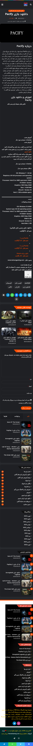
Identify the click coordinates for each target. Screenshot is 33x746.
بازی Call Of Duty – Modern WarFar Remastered (11, 448)
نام (30, 379)
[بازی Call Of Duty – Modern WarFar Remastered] (26, 449)
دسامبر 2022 (26, 521)
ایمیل (30, 386)
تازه (28, 416)
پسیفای (8, 283)
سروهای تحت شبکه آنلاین (23, 501)
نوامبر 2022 (27, 524)
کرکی (17, 287)
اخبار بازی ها (27, 471)
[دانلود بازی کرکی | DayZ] (24, 315)
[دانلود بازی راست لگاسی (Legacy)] (8, 315)
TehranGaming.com (13, 733)
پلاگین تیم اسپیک (26, 483)
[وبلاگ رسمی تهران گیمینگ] (25, 4)
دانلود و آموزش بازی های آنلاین (16, 10)
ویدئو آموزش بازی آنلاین (24, 477)
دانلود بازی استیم (26, 495)
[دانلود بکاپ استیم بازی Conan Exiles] (24, 332)
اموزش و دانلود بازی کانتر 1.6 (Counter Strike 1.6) (9, 339)
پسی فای (18, 283)
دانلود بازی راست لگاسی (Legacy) (10, 322)
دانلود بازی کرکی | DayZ (26, 322)
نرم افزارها (27, 486)
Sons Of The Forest (13, 422)
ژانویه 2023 (27, 519)
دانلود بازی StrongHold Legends (12, 439)
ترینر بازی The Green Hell (12, 455)
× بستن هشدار (28, 276)
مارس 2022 (27, 542)
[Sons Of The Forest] (26, 424)
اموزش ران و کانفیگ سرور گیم (22, 489)
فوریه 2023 (27, 516)
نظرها (5, 416)
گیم (10, 287)
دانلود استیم (28, 152)
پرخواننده (17, 416)
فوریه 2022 (27, 544)
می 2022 (27, 536)
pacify (27, 283)
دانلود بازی (26, 287)
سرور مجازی (26, 504)
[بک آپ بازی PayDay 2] (26, 432)
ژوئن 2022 (27, 533)
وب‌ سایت (29, 393)
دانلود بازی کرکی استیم (24, 498)
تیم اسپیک (27, 480)
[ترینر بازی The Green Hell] (26, 457)
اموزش (28, 492)
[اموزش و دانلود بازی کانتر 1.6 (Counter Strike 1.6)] (8, 332)
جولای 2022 (27, 530)
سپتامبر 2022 (26, 527)
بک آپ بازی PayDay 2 (13, 430)
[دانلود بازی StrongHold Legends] (26, 441)
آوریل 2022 (27, 539)
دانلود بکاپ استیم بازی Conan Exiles (25, 338)
